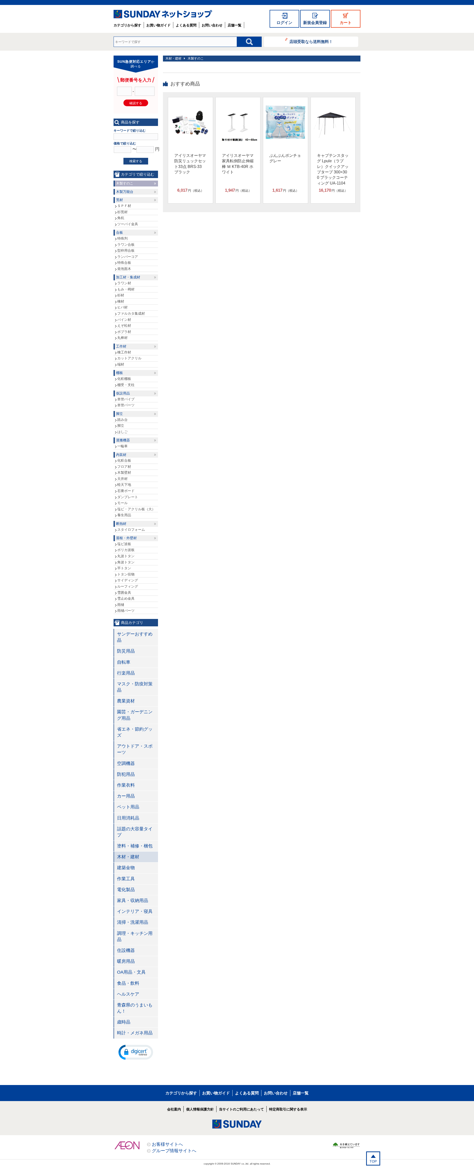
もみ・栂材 (126, 289)
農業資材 (126, 700)
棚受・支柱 (126, 385)
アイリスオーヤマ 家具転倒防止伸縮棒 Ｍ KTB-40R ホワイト (238, 163)
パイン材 (124, 320)
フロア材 (124, 467)
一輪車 (122, 446)
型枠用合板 (126, 250)
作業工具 (126, 878)
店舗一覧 (234, 25)
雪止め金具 (126, 598)
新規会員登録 (315, 22)
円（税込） (190, 190)
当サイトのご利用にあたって (241, 1109)
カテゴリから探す (127, 25)
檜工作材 (124, 352)
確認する (135, 103)
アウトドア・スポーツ (135, 749)
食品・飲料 (128, 983)
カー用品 (126, 796)
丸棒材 (122, 338)
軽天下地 (124, 485)
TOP (373, 1161)
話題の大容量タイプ (135, 832)
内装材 (121, 455)
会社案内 (174, 1109)
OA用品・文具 (131, 972)
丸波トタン (126, 556)
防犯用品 (126, 774)
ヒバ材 (122, 307)
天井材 (122, 479)
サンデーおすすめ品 (135, 637)
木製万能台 (124, 192)
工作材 (121, 346)
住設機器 (126, 950)
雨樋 (120, 605)
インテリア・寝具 (135, 911)
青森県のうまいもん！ (135, 1008)
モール (122, 503)
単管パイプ (126, 399)
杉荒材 (122, 212)
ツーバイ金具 (127, 224)
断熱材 (121, 524)
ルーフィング (127, 586)
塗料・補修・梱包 (135, 845)
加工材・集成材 (128, 277)
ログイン (284, 22)
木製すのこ (196, 58)
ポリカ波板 (126, 550)
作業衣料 (126, 785)
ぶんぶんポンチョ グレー (285, 158)
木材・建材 (173, 58)
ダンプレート (127, 497)
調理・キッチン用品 (135, 936)
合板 (119, 232)
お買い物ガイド (158, 25)
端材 (120, 364)
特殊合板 (124, 263)
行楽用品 (126, 673)
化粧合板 (124, 460)
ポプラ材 (124, 332)
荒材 (119, 200)
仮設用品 (123, 393)
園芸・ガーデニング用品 (135, 714)
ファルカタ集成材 (131, 313)
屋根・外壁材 (126, 538)
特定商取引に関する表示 (288, 1109)
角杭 (120, 218)
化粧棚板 (124, 379)
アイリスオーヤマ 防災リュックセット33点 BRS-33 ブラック (190, 163)
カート (346, 22)
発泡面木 (124, 269)
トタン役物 (126, 574)
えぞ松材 (124, 326)
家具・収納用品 (132, 900)
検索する (135, 161)
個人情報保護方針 (200, 1109)
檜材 (120, 301)
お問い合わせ (212, 25)
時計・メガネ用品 (135, 1032)
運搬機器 (123, 440)
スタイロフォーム (131, 530)
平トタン (124, 568)
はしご (122, 432)
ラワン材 (124, 283)
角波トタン (126, 562)
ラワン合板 (126, 244)
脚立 (119, 414)
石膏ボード (126, 491)
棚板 (119, 373)
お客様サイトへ (167, 1144)
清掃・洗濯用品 (132, 922)
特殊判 (122, 238)
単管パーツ (126, 405)
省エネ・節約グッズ (135, 732)
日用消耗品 (128, 818)
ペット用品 (128, 806)
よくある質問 (186, 25)
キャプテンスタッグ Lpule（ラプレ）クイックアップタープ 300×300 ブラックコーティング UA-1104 (333, 169)
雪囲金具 (124, 592)
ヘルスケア (128, 994)
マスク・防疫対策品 (135, 687)
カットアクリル (129, 358)
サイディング (127, 580)
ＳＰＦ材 (124, 206)
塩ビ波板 (124, 544)
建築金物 (126, 867)
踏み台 (122, 420)
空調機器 (126, 763)
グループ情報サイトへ (174, 1150)
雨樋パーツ (126, 611)
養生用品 (124, 515)
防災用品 (126, 651)
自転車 (123, 662)
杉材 (120, 295)
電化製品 (126, 889)
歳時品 (123, 1022)
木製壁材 (124, 472)
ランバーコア (127, 257)
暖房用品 (126, 961)
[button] (135, 1052)
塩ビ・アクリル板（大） (136, 509)
